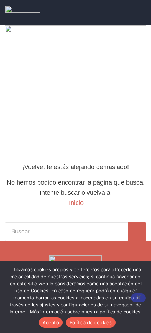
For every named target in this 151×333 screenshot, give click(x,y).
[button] (130, 12)
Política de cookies (91, 322)
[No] (138, 297)
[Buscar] (137, 231)
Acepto (50, 322)
